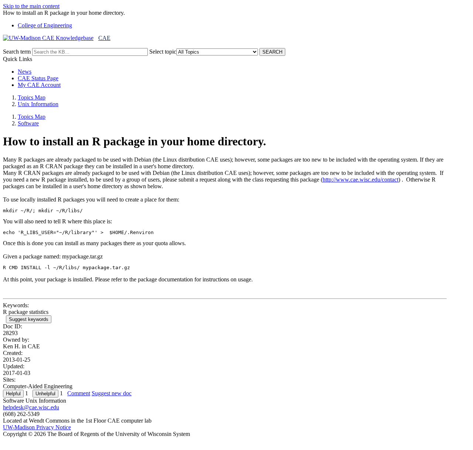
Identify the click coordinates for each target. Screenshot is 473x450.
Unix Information (38, 104)
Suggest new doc (112, 393)
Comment (78, 393)
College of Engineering (45, 25)
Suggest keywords (28, 319)
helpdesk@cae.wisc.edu (31, 407)
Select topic (162, 51)
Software (28, 123)
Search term (17, 51)
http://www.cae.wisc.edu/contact (360, 179)
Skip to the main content (31, 6)
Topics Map (31, 97)
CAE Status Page (38, 78)
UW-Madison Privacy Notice (37, 427)
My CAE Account (39, 85)
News (24, 71)
